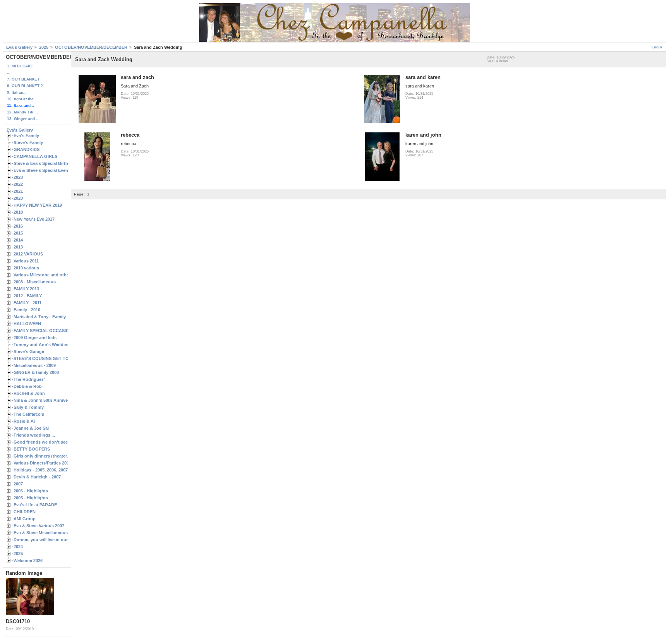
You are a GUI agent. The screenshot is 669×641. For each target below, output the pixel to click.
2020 (18, 198)
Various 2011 (26, 261)
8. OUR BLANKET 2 (25, 86)
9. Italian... (17, 92)
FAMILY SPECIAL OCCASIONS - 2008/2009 (56, 330)
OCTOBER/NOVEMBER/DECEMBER (91, 47)
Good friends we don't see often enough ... (57, 442)
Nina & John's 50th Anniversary (46, 400)
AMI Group (25, 518)
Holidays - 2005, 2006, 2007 (41, 470)
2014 (18, 240)
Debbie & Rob (28, 386)
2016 (18, 226)
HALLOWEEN (27, 323)
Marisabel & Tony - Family (40, 316)
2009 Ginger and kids (35, 337)
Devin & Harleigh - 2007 (37, 477)
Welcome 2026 (28, 560)
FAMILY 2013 (26, 288)
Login (657, 47)
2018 (18, 212)
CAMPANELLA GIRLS (35, 156)
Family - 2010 (27, 309)
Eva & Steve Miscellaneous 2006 (46, 532)
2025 (43, 47)
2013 (18, 247)
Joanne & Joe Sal (31, 428)
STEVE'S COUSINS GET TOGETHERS (51, 358)
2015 (18, 233)
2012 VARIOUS (28, 254)
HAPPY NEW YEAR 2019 (38, 205)
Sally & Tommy (29, 407)
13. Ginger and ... (23, 119)
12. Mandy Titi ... (22, 112)
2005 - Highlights (31, 497)
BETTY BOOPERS (32, 449)
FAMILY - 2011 (27, 302)
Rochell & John (29, 393)
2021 (18, 191)
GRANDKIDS (26, 149)
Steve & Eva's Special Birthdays (46, 163)
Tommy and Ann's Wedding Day (46, 344)
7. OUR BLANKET (23, 79)
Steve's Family (28, 142)
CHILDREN (25, 511)
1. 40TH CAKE (20, 66)
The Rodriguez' (29, 379)
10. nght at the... (22, 99)
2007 (18, 484)
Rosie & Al (24, 421)
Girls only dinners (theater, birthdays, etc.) (56, 456)
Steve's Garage (29, 351)
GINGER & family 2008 (36, 372)
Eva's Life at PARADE (35, 504)
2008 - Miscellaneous (35, 281)
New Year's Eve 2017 (34, 219)
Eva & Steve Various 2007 (39, 525)
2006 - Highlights (31, 490)
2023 (18, 177)
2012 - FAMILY (28, 295)
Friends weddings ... (34, 435)
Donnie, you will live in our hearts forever (55, 539)
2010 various (26, 268)
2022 (18, 184)
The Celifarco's (29, 414)
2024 (18, 546)
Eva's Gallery (19, 47)
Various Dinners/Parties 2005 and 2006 (52, 463)
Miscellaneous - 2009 (35, 365)
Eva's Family (26, 135)
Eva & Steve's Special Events (43, 170)
